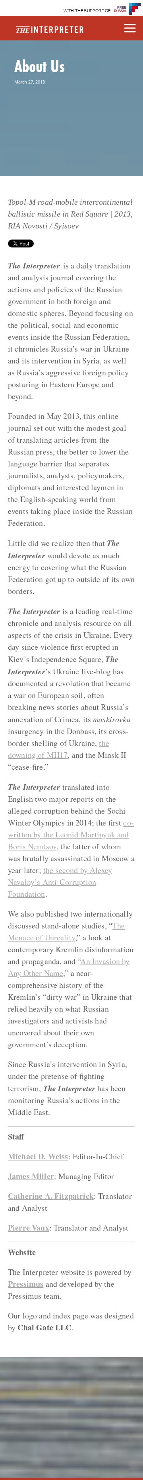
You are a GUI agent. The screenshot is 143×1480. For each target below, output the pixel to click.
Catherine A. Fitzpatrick (51, 1196)
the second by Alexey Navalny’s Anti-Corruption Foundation (60, 882)
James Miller (31, 1176)
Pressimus (25, 1284)
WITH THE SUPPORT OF (87, 11)
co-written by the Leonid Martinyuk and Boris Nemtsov (71, 834)
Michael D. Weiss (38, 1156)
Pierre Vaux (28, 1227)
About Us (39, 66)
